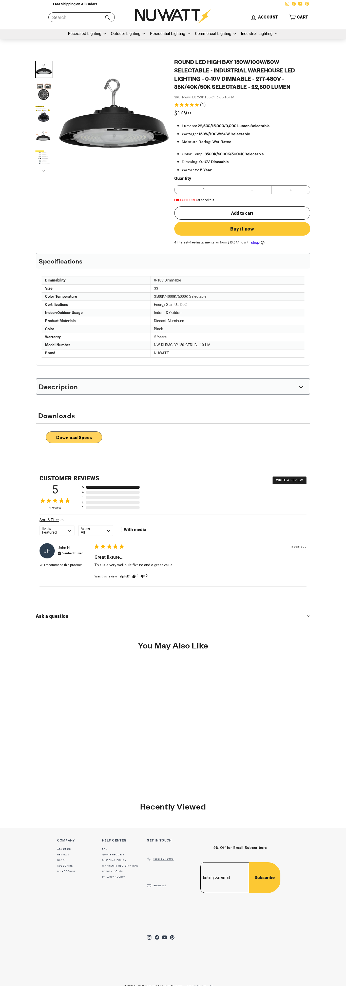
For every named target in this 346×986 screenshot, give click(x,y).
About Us (64, 849)
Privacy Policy (113, 877)
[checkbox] (134, 529)
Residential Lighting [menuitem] (167, 33)
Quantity (182, 178)
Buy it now (242, 229)
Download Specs (74, 437)
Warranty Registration (120, 866)
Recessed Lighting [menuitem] (84, 33)
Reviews (63, 855)
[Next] (44, 169)
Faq (105, 849)
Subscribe (65, 866)
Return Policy (113, 871)
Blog (61, 860)
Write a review (289, 480)
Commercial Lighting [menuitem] (213, 33)
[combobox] (81, 17)
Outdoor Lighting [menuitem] (125, 33)
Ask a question (52, 616)
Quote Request (113, 855)
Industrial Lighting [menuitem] (257, 33)
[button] (298, 17)
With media (135, 529)
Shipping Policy (114, 860)
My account (66, 871)
